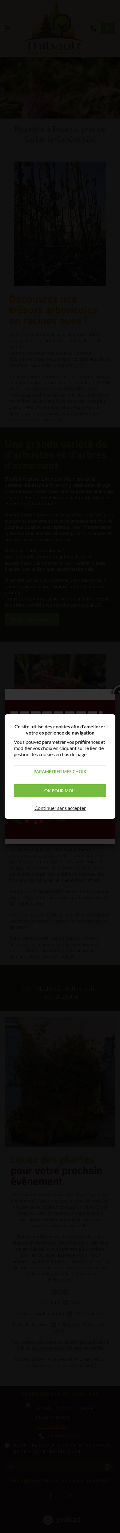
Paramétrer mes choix (60, 771)
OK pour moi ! (60, 790)
